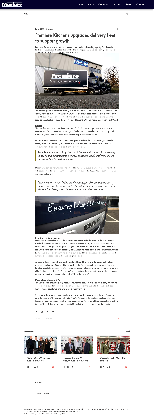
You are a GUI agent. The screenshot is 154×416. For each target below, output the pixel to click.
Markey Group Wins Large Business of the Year (38, 359)
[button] (91, 4)
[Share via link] (53, 312)
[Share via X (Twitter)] (42, 312)
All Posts (27, 14)
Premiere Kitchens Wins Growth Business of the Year (75, 359)
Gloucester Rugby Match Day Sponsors (113, 359)
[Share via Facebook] (36, 312)
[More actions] (117, 29)
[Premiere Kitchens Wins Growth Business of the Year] (77, 345)
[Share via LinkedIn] (47, 312)
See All (127, 331)
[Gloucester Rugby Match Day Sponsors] (113, 345)
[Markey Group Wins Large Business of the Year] (40, 345)
